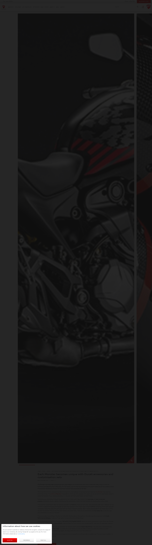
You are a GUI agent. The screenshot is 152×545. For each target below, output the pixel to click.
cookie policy (21, 534)
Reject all (43, 540)
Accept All (10, 540)
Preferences (26, 540)
